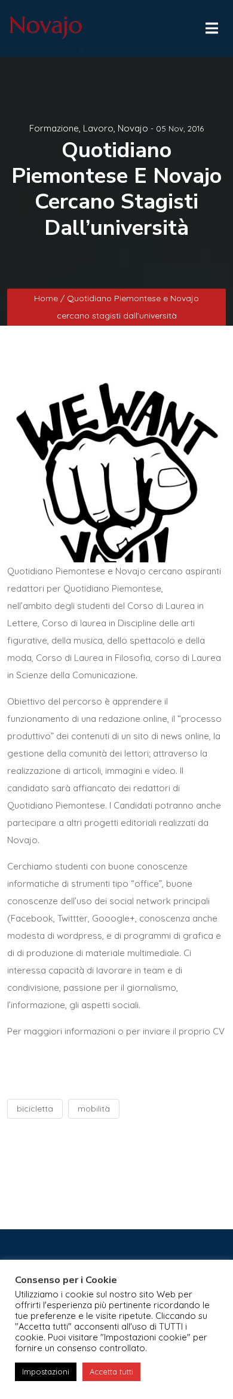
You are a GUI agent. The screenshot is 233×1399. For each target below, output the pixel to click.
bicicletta (35, 1108)
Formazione (54, 128)
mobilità (94, 1108)
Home (47, 298)
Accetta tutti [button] (111, 1371)
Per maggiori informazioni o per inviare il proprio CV (116, 1031)
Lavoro (98, 128)
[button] (211, 25)
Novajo (133, 128)
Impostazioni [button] (45, 1371)
